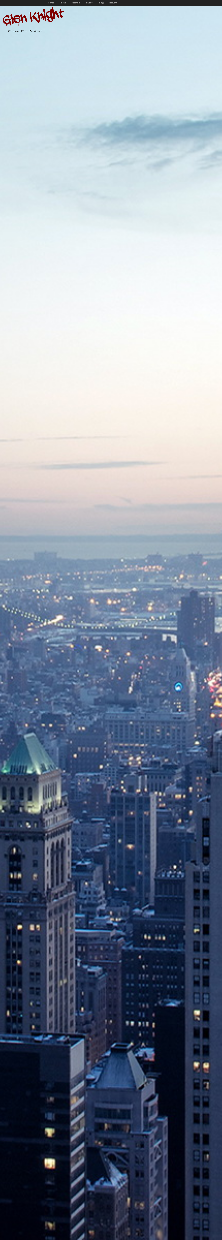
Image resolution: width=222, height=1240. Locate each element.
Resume (113, 3)
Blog (101, 3)
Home (51, 3)
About (63, 3)
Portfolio (76, 3)
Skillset (89, 3)
